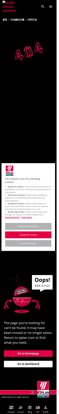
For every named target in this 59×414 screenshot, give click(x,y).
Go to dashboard (28, 364)
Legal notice (26, 217)
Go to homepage (28, 353)
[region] (28, 207)
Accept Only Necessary (28, 226)
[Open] (50, 6)
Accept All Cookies (28, 235)
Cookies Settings (28, 243)
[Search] (42, 6)
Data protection (12, 217)
